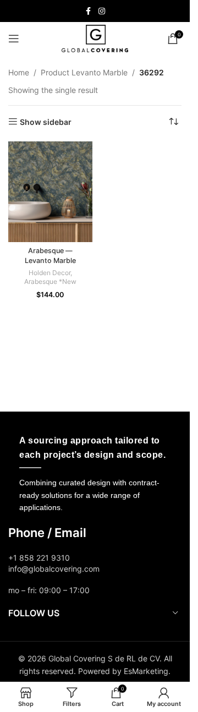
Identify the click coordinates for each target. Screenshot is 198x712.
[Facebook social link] (88, 11)
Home (18, 72)
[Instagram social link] (101, 11)
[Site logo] (95, 37)
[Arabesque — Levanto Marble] (50, 191)
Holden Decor (49, 273)
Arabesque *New (50, 281)
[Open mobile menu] (14, 39)
